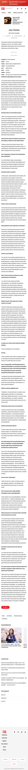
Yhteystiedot (4, 735)
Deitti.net (3, 695)
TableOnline (3, 698)
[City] (4, 732)
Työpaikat (4, 741)
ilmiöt (3, 615)
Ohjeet (4, 746)
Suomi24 (3, 701)
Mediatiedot (4, 738)
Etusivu (4, 12)
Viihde (9, 12)
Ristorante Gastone (18, 615)
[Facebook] (17, 8)
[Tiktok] (25, 8)
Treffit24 (14, 764)
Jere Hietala (9, 615)
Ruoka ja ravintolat (18, 12)
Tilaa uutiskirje (4, 744)
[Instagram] (21, 8)
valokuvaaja (4, 618)
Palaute (4, 749)
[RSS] (25, 732)
